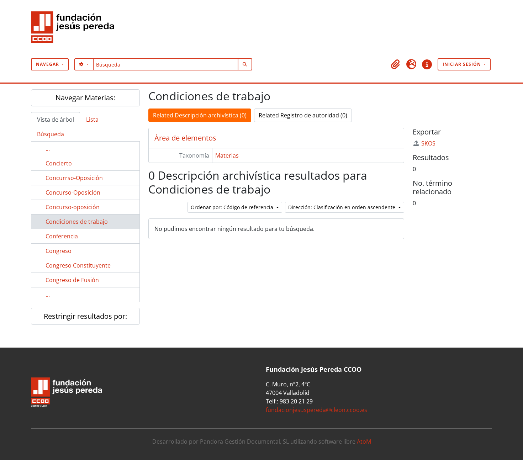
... (48, 149)
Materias (227, 155)
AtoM (364, 441)
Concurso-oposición (73, 207)
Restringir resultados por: (85, 316)
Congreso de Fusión (72, 280)
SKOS (428, 143)
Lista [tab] (92, 119)
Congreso (59, 251)
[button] (395, 64)
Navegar (48, 64)
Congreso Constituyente (78, 265)
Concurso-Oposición (73, 192)
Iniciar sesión (462, 64)
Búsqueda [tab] (50, 134)
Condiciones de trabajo (77, 222)
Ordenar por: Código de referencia (233, 207)
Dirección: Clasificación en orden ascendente (342, 207)
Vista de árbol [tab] (55, 119)
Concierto (59, 163)
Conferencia (62, 236)
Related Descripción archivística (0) (200, 115)
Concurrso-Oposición (74, 178)
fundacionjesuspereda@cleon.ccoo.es (316, 410)
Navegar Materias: (85, 97)
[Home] (75, 29)
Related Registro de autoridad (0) (303, 115)
